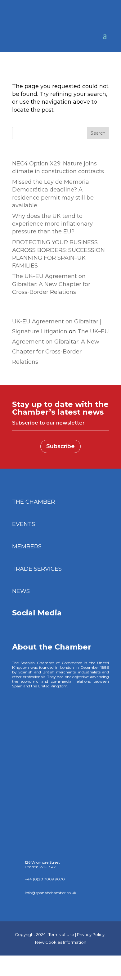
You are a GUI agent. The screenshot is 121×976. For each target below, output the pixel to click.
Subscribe (60, 446)
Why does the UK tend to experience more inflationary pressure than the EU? (52, 224)
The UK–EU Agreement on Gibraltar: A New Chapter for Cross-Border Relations (51, 284)
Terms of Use (61, 934)
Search (98, 133)
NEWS (21, 591)
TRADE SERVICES (37, 568)
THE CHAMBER (33, 501)
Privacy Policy (91, 934)
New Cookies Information (60, 942)
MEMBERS (27, 546)
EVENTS (23, 524)
